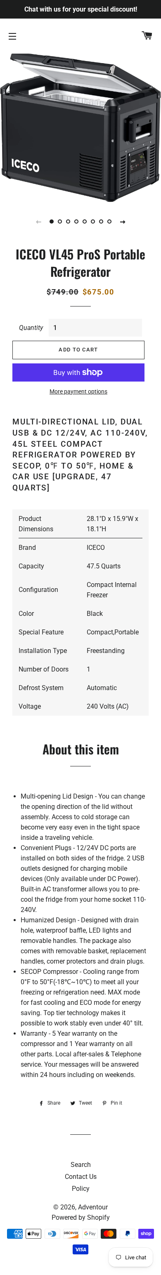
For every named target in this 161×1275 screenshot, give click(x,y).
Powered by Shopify (81, 1217)
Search (81, 1165)
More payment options (78, 391)
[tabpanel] (80, 127)
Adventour (93, 1207)
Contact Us (81, 1177)
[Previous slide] (38, 221)
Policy (81, 1189)
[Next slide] (123, 221)
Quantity (31, 328)
